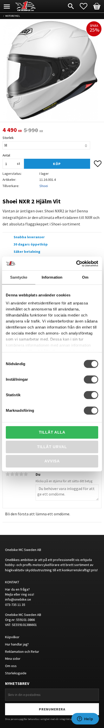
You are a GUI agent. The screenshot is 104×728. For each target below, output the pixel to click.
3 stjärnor (16, 474)
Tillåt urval (52, 447)
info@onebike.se (18, 599)
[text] (12, 130)
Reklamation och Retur (22, 651)
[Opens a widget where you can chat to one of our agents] (85, 719)
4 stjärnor (21, 474)
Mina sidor (12, 658)
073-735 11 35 (15, 604)
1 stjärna (7, 474)
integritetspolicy (68, 719)
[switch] (91, 379)
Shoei (43, 186)
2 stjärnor (12, 474)
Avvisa (52, 461)
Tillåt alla (52, 432)
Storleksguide (16, 673)
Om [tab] (85, 277)
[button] (86, 6)
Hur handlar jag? (17, 644)
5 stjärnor (25, 474)
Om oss (11, 666)
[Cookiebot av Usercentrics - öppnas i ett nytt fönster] (76, 263)
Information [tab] (52, 277)
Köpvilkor (12, 637)
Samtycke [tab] (19, 277)
